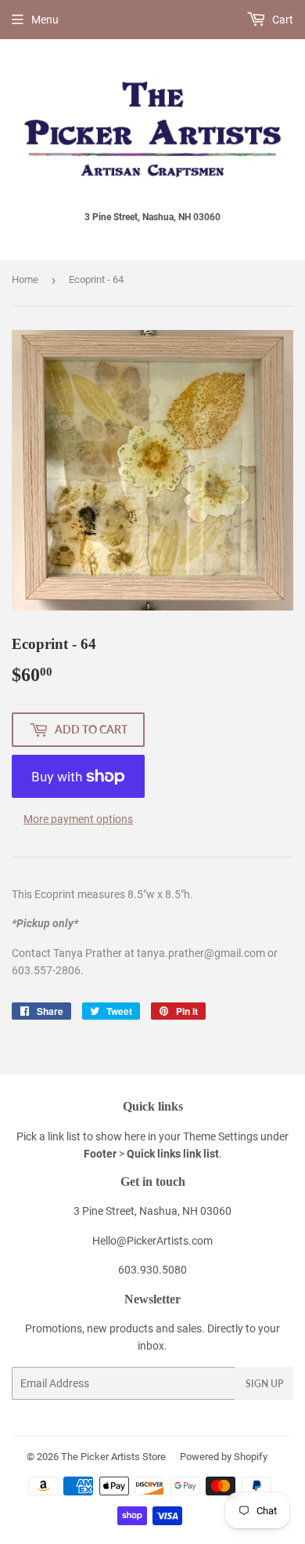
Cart (281, 19)
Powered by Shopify (223, 1456)
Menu (45, 19)
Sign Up (264, 1384)
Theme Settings (220, 1136)
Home (25, 279)
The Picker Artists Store (113, 1456)
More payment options (78, 819)
